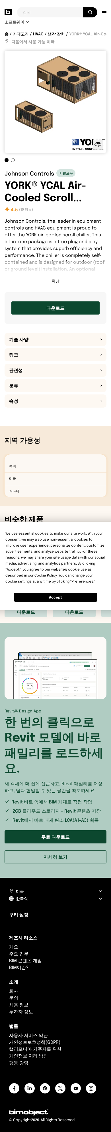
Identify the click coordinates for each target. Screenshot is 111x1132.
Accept (55, 597)
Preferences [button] (82, 581)
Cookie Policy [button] (45, 575)
